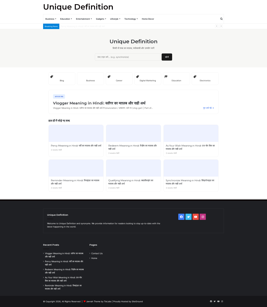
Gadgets (100, 19)
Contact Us (97, 253)
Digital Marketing (148, 80)
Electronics (205, 80)
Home (94, 258)
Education (65, 19)
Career (119, 80)
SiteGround (137, 301)
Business (49, 19)
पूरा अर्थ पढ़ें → (208, 108)
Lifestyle (114, 19)
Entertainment (83, 19)
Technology (130, 19)
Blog (62, 80)
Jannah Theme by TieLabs (98, 301)
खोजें (167, 57)
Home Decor (148, 19)
